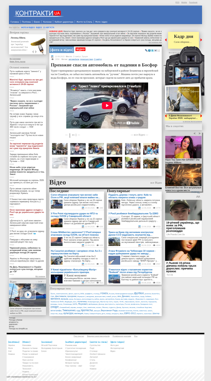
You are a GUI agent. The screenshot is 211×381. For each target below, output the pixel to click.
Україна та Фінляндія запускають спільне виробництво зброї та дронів (27, 259)
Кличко (135, 310)
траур (142, 296)
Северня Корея (95, 313)
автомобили (74, 59)
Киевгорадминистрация (124, 293)
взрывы (73, 307)
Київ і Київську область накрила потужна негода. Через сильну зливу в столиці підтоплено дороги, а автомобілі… (140, 202)
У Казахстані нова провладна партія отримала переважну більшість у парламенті (27, 201)
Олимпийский (65, 307)
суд (78, 310)
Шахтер (156, 313)
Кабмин (148, 296)
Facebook (193, 2)
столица (96, 293)
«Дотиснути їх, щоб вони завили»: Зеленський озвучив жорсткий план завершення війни (26, 222)
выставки (124, 299)
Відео (39, 27)
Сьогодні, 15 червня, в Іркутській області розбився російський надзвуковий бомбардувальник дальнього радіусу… (140, 218)
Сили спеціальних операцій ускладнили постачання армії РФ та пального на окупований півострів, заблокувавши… (140, 239)
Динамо (126, 296)
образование (130, 302)
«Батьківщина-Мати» (73, 278)
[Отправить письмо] (158, 50)
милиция (78, 313)
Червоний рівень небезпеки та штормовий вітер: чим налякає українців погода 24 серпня (25, 250)
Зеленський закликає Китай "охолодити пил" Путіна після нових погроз (26, 135)
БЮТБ (75, 304)
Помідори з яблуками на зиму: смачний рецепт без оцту (24, 240)
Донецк (101, 304)
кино (74, 302)
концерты (115, 313)
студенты (112, 307)
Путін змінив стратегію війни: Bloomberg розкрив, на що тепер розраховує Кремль (25, 190)
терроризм (152, 302)
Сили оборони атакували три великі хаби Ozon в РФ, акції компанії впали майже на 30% (26, 311)
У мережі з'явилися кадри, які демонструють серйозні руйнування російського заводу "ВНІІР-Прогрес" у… (140, 258)
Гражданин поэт (146, 304)
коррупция (150, 299)
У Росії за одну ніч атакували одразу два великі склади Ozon (27, 232)
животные (143, 310)
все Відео (139, 134)
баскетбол (155, 293)
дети (103, 313)
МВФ (119, 296)
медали (131, 299)
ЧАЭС (121, 302)
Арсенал (125, 307)
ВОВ (82, 293)
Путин (53, 293)
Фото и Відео (28, 27)
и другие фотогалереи (192, 121)
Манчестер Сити (106, 302)
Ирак (121, 313)
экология (144, 302)
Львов (86, 313)
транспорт (148, 313)
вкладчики (90, 296)
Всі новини (40, 276)
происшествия (86, 59)
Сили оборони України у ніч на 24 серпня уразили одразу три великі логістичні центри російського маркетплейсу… (83, 202)
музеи (102, 299)
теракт (116, 302)
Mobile (184, 2)
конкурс (79, 307)
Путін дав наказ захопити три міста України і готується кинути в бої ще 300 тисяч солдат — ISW (26, 124)
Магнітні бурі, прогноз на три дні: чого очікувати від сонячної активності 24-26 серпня (101, 31)
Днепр (118, 307)
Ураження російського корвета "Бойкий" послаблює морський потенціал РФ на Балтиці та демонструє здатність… (139, 277)
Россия (127, 304)
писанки (132, 307)
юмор (71, 299)
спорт (55, 307)
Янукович (83, 304)
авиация (97, 310)
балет (137, 302)
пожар (108, 313)
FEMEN (104, 293)
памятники (91, 307)
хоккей (108, 296)
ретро (114, 296)
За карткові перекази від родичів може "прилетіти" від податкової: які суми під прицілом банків (26, 145)
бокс (85, 307)
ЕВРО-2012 (130, 313)
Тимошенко (69, 310)
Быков (117, 299)
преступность (110, 304)
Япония (105, 307)
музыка (64, 299)
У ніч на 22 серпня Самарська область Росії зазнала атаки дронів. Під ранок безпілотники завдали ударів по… (82, 239)
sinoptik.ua (22, 329)
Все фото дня (174, 53)
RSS (177, 2)
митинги (55, 298)
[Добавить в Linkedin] (149, 50)
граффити (88, 293)
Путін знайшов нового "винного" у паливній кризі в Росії (25, 72)
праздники (71, 296)
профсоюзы (135, 304)
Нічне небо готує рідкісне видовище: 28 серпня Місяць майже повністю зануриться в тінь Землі (27, 170)
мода (61, 313)
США (52, 296)
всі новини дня (155, 42)
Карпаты (140, 313)
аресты (77, 293)
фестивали (60, 296)
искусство (54, 313)
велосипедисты (88, 299)
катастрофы (56, 310)
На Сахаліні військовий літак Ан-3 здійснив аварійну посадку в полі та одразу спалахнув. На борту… (80, 258)
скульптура (120, 304)
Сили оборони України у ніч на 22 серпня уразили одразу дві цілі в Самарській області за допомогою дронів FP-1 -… (83, 221)
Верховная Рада (109, 310)
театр (60, 304)
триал (150, 310)
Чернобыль (135, 296)
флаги (71, 293)
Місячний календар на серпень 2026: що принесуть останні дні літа (27, 181)
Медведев (68, 302)
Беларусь (77, 299)
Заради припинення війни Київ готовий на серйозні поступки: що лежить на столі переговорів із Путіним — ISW (25, 157)
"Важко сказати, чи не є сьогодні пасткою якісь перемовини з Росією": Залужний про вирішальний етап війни (105, 32)
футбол (139, 293)
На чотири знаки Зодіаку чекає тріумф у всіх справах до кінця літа (26, 115)
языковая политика (125, 310)
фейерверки (93, 304)
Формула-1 (81, 296)
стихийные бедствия (144, 307)
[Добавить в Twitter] (152, 50)
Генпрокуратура (93, 302)
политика (82, 301)
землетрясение (62, 293)
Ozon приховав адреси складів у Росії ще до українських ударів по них (102, 38)
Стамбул (98, 59)
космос (98, 307)
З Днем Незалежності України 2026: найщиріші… (183, 116)
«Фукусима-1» (140, 299)
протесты (87, 310)
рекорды (54, 304)
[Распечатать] (155, 50)
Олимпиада (67, 304)
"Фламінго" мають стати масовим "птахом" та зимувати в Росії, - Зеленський (25, 92)
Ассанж (111, 293)
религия (148, 293)
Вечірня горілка (19, 32)
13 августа (48, 27)
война (97, 299)
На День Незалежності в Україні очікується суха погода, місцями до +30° (26, 269)
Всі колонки (15, 59)
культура (68, 313)
